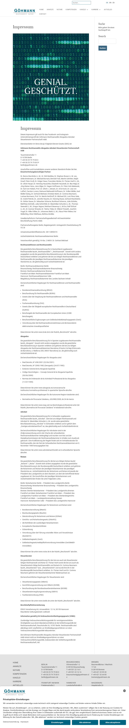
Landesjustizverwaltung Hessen (49, 498)
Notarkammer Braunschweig (44, 486)
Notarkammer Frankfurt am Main (49, 493)
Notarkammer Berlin (33, 483)
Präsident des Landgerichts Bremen (60, 491)
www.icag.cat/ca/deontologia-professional (55, 405)
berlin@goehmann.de (29, 165)
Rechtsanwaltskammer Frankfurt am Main (52, 274)
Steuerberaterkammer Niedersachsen (52, 573)
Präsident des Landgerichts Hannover (60, 501)
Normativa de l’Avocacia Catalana (40, 408)
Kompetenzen (71, 9)
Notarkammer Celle (36, 501)
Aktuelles (108, 9)
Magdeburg (96, 683)
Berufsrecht (64, 332)
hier (75, 169)
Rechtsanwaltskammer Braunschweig (47, 269)
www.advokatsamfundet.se (49, 450)
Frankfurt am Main (50, 683)
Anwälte (50, 9)
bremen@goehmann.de (100, 677)
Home (41, 9)
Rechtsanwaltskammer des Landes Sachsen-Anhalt (50, 279)
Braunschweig (73, 662)
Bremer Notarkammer (35, 491)
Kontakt (42, 14)
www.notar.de (44, 552)
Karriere (94, 9)
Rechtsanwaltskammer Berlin (46, 236)
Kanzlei (83, 9)
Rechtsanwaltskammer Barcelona (45, 348)
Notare (59, 9)
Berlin (44, 664)
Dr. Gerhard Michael (60, 241)
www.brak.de (43, 332)
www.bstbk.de (44, 601)
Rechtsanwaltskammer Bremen (39, 271)
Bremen (95, 662)
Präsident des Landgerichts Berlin (56, 483)
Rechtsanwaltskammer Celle (40, 276)
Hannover (71, 683)
